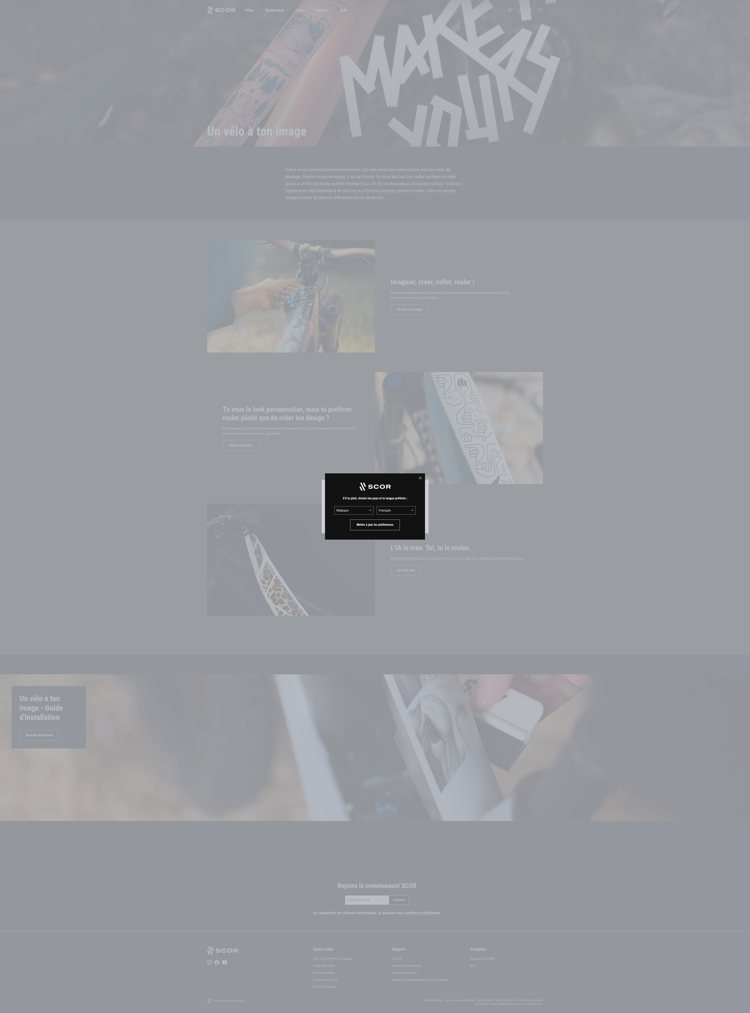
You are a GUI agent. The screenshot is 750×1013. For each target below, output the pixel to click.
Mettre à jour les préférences (375, 525)
